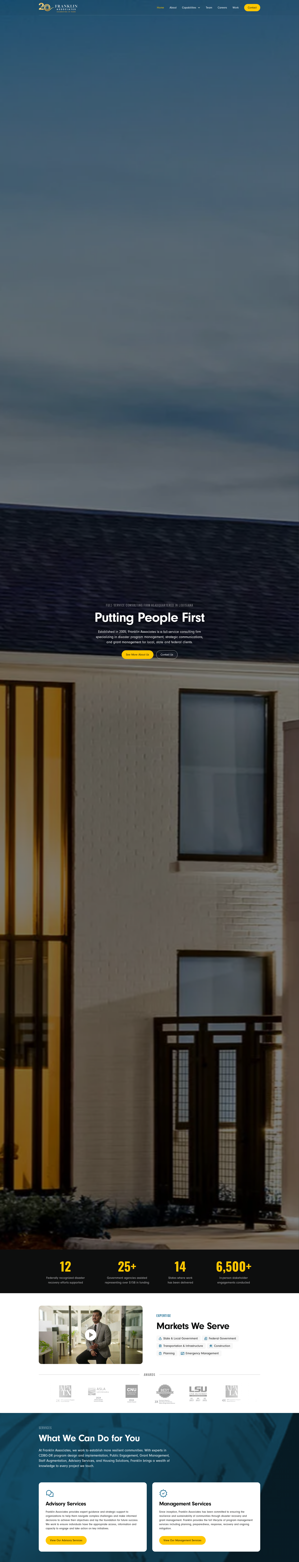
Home (160, 7)
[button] (191, 7)
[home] (58, 7)
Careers (222, 7)
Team (209, 7)
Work (236, 7)
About (173, 7)
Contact (252, 7)
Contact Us (167, 654)
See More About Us (137, 654)
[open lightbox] (91, 1335)
